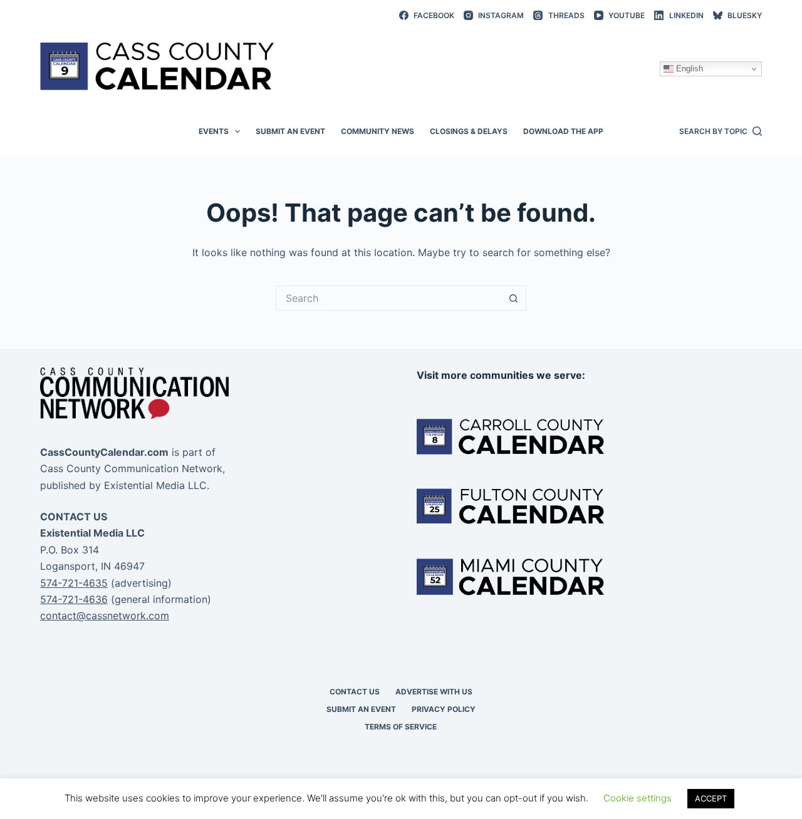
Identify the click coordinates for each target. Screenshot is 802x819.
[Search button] (513, 298)
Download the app (563, 131)
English (688, 68)
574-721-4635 (74, 583)
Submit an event (290, 131)
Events (214, 131)
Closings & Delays (469, 131)
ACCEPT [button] (711, 798)
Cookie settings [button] (637, 798)
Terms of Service (401, 726)
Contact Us (355, 691)
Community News (377, 131)
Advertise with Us (433, 691)
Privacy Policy (444, 709)
